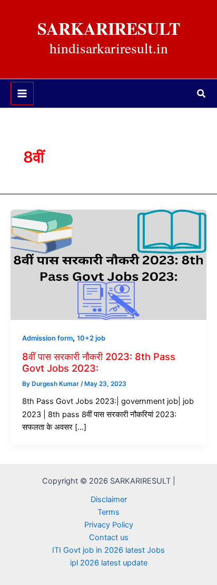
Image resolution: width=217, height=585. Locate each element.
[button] (201, 93)
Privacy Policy (108, 525)
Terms (108, 512)
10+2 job (91, 338)
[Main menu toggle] (22, 93)
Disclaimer (109, 499)
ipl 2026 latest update (108, 563)
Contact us (109, 537)
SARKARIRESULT (108, 28)
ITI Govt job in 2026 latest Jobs (108, 550)
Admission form (47, 338)
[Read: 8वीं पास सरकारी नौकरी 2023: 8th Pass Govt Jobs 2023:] (108, 264)
